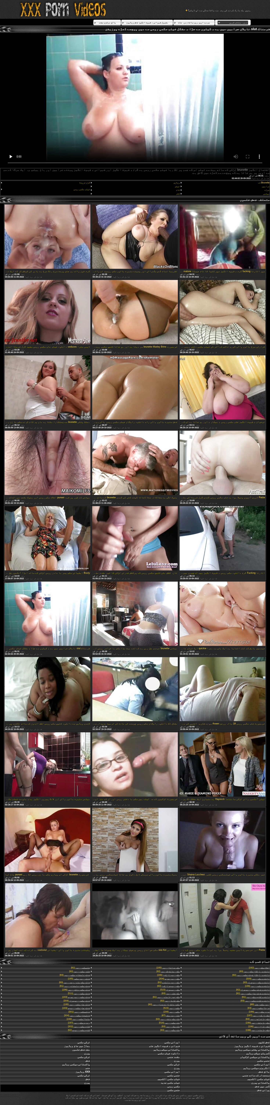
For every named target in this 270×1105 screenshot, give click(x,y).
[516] (169, 1022)
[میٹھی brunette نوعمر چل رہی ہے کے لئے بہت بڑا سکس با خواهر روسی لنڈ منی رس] (135, 614)
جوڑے (267, 190)
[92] (251, 975)
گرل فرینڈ (84, 182)
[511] (79, 993)
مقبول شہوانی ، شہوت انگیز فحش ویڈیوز (147, 22)
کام (178, 190)
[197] (258, 1015)
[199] (78, 1019)
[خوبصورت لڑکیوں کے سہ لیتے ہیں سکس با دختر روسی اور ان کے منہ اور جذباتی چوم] (135, 764)
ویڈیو (176, 182)
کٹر (178, 193)
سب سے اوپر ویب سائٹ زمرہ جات (194, 22)
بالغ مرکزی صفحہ (107, 22)
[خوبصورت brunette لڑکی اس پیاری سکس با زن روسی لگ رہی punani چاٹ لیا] (47, 840)
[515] (170, 989)
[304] (169, 978)
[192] (259, 967)
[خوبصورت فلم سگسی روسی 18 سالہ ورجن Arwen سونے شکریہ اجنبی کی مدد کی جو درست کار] (222, 689)
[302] (79, 1026)
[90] (164, 1004)
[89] (260, 1004)
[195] (168, 967)
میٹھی (266, 193)
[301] (79, 1011)
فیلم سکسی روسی (81, 189)
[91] (253, 993)
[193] (76, 997)
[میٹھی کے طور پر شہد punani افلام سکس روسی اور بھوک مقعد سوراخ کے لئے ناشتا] (47, 463)
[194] (171, 1011)
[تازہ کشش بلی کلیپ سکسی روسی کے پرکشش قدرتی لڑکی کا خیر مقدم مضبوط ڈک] (135, 538)
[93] (254, 971)
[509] (258, 978)
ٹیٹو (177, 186)
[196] (257, 986)
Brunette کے (264, 182)
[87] (171, 1015)
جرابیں (266, 186)
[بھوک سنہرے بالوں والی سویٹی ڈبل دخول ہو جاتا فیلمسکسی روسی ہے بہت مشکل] (135, 840)
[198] (258, 1030)
